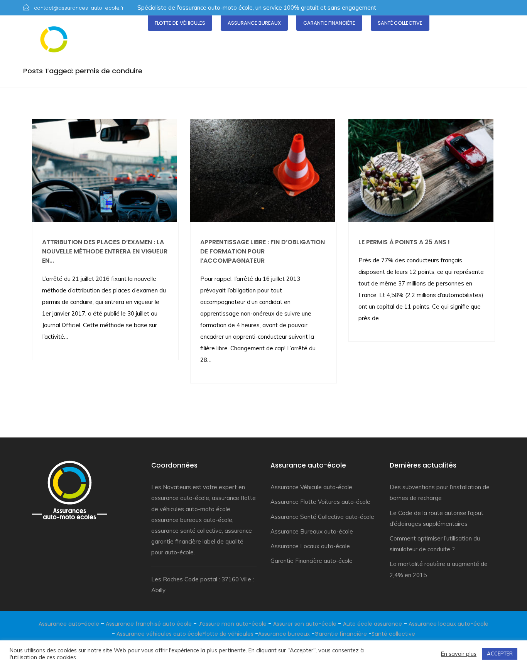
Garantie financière (340, 634)
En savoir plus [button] (458, 653)
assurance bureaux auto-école (191, 519)
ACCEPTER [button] (500, 653)
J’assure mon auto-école (232, 624)
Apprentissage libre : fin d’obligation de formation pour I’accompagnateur (262, 251)
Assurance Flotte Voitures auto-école (320, 501)
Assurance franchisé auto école (149, 624)
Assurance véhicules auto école (160, 634)
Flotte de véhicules (180, 23)
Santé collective (400, 23)
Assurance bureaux (254, 23)
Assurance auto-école (69, 624)
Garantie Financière (329, 23)
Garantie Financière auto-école (311, 560)
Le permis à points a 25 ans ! (404, 242)
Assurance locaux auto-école (448, 624)
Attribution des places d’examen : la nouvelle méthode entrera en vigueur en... (104, 251)
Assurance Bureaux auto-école (311, 531)
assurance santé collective (186, 530)
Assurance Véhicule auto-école (311, 487)
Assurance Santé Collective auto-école (322, 516)
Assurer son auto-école (304, 624)
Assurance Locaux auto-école (310, 546)
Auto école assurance (372, 624)
